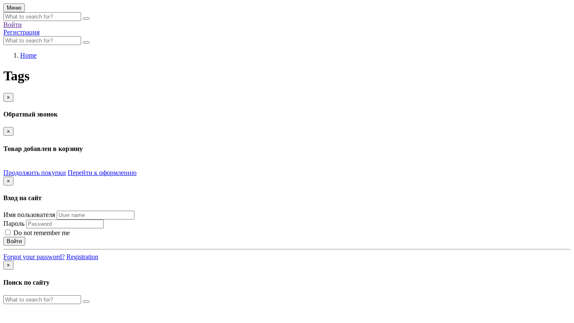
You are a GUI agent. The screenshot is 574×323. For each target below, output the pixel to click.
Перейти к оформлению (102, 172)
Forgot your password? (34, 256)
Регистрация (21, 32)
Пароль (13, 223)
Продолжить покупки (34, 172)
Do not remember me (41, 232)
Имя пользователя (29, 214)
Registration (82, 256)
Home (28, 55)
